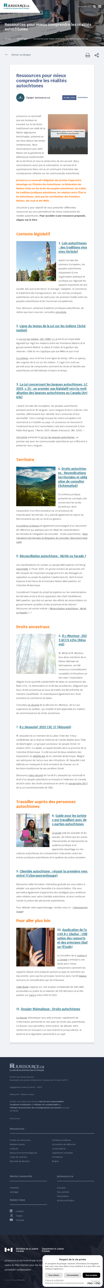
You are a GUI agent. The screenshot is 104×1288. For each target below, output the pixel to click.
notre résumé (35, 775)
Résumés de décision (20, 1161)
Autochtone (22, 39)
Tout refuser (53, 1275)
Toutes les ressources (20, 1140)
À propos (61, 1187)
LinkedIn (20, 1211)
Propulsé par (95, 1281)
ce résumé (33, 705)
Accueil (8, 39)
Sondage (14, 1192)
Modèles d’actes (17, 1144)
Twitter (19, 1216)
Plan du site (15, 1118)
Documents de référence (63, 1144)
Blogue (55, 1161)
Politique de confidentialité (54, 1280)
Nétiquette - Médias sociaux (22, 1094)
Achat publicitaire (65, 1200)
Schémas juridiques (61, 1140)
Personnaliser (73, 1275)
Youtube (20, 1220)
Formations (57, 1157)
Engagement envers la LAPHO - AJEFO (26, 1087)
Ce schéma (22, 358)
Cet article (21, 437)
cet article (60, 312)
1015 (78, 430)
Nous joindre (63, 1192)
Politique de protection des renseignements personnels (64, 1283)
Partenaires (62, 1196)
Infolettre (14, 1187)
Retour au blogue (21, 54)
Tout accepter (91, 1275)
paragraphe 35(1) (78, 783)
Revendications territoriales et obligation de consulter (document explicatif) (52, 538)
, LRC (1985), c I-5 (38, 339)
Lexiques (14, 1148)
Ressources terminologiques (23, 1152)
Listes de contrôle (18, 1157)
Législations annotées (62, 1152)
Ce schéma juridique (27, 525)
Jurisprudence (59, 1148)
